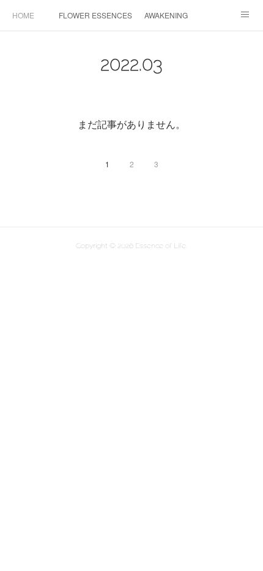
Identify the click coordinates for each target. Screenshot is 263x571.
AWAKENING (166, 15)
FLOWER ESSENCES (95, 15)
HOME (23, 15)
